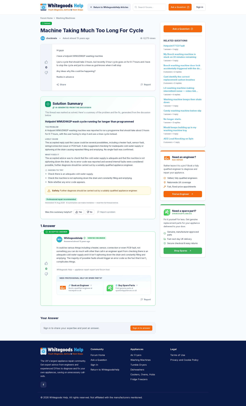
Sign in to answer (141, 328)
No (91, 212)
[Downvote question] (46, 72)
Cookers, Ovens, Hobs (142, 374)
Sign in (199, 7)
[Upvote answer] (46, 263)
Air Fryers (135, 355)
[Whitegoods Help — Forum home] (61, 7)
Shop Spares (180, 250)
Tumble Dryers (138, 364)
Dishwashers (137, 369)
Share (63, 84)
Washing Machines (65, 18)
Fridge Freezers (138, 379)
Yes (80, 212)
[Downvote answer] (46, 274)
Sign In (94, 364)
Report (147, 84)
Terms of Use (177, 355)
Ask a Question (178, 7)
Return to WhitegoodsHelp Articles (111, 7)
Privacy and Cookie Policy (184, 359)
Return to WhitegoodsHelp (105, 369)
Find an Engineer (180, 194)
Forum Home (46, 18)
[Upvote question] (46, 62)
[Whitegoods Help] (61, 352)
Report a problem (107, 212)
